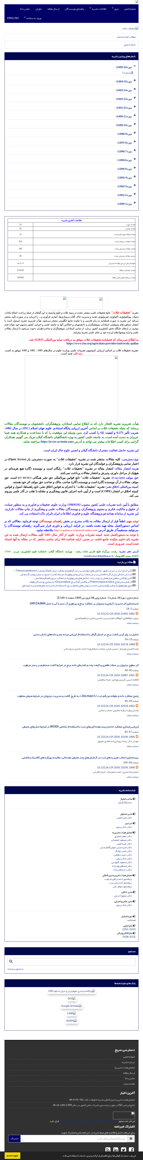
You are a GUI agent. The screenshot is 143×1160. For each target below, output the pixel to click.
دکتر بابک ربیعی (124, 827)
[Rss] (107, 1150)
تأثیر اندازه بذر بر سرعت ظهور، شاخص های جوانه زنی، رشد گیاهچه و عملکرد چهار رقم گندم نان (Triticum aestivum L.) (73, 570)
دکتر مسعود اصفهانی (121, 840)
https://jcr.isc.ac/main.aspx (57, 441)
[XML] (58, 597)
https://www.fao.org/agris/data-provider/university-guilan (102, 343)
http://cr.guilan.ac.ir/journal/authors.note (76, 530)
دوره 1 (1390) (124, 203)
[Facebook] (131, 1150)
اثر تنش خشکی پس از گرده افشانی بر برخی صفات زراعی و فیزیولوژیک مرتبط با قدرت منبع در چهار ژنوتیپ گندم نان (76, 574)
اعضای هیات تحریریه (125, 1067)
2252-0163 (129, 929)
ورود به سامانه (33, 18)
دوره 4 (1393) (124, 177)
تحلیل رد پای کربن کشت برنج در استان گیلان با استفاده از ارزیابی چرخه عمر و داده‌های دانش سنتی (86, 634)
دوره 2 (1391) (124, 195)
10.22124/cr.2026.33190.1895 (116, 736)
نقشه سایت (129, 1083)
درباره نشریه (128, 1062)
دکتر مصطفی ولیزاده (122, 866)
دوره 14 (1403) (124, 90)
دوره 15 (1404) (124, 81)
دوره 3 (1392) (124, 186)
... (136, 1027)
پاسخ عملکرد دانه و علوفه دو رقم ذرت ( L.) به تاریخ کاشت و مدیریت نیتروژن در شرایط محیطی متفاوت (78, 696)
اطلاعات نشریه (98, 8)
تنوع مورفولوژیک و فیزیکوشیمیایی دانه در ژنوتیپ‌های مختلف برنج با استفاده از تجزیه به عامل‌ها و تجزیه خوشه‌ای (77, 585)
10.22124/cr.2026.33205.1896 (116, 767)
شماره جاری (130, 44)
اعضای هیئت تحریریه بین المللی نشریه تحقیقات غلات (109, 1099)
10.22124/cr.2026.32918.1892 (116, 705)
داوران (38, 8)
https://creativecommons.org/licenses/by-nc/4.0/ (88, 1121)
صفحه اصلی (130, 8)
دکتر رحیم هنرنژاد (122, 870)
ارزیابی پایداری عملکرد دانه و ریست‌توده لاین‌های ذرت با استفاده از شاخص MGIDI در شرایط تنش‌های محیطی (80, 726)
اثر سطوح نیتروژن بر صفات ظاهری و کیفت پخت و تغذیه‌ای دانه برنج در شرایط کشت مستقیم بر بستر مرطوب (81, 665)
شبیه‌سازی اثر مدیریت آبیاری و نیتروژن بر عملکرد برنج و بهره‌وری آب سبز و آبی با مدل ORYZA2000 (84, 603)
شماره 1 (126, 72)
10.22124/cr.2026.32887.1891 (116, 675)
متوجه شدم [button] (12, 1155)
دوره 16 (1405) (124, 67)
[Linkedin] (115, 1150)
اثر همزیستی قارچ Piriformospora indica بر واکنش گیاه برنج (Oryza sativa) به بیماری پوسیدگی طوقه (81, 581)
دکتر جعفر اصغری (123, 836)
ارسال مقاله (53, 8)
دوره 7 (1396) (124, 151)
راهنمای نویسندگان (74, 8)
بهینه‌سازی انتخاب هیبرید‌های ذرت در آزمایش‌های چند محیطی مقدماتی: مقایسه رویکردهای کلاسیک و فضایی (80, 757)
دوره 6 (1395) (124, 160)
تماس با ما (25, 8)
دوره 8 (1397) (124, 142)
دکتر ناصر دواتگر (123, 851)
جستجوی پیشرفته (15, 969)
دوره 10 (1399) (124, 125)
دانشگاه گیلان (125, 802)
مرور (116, 8)
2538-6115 (129, 936)
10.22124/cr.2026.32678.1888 (116, 644)
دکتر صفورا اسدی (123, 896)
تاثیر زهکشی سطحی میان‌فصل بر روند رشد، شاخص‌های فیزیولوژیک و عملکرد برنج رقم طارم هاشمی (83, 578)
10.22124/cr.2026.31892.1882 (116, 613)
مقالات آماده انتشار (126, 36)
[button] (61, 1156)
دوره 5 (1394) (124, 168)
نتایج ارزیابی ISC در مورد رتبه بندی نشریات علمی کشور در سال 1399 (100, 1105)
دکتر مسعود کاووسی (121, 862)
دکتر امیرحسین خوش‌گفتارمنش (116, 847)
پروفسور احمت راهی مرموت (118, 879)
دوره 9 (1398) (124, 133)
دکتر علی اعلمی (124, 818)
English (13, 18)
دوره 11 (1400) (124, 116)
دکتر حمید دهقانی (123, 855)
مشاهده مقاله (133, 623)
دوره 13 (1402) (124, 99)
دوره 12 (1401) (124, 107)
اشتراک (14, 1138)
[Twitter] (123, 1150)
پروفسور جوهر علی (122, 886)
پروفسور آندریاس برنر (120, 883)
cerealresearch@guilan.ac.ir (99, 556)
